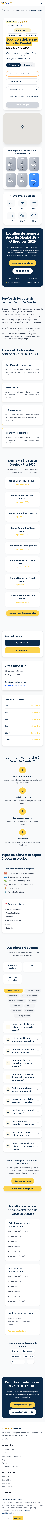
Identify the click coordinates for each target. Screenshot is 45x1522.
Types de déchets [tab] (33, 991)
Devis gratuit (23, 650)
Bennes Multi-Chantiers (11, 1456)
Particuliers (28, 1356)
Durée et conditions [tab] (29, 996)
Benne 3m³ (6, 1476)
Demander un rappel (22, 1188)
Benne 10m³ (6, 1480)
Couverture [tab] (16, 1011)
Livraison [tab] (32, 1001)
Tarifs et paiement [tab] (22, 1016)
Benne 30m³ (7, 1486)
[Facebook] (3, 1439)
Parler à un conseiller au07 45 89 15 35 (23, 97)
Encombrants (28, 1351)
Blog (3, 1459)
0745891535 (23, 643)
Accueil (6, 10)
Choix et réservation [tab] (17, 1001)
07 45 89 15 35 (22, 271)
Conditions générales (12, 978)
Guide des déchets (12, 966)
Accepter (17, 1518)
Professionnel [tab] (14, 65)
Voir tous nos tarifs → (17, 1331)
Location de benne (20, 10)
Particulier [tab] (28, 65)
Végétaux (15, 1356)
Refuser (6, 1518)
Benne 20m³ (7, 1483)
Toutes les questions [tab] (13, 991)
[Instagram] (6, 1439)
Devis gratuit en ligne (22, 263)
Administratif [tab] (16, 1006)
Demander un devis (10, 1466)
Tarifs (32, 965)
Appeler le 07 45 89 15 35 (22, 1412)
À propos (5, 1463)
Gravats (15, 1351)
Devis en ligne (22, 104)
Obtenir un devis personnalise (22, 613)
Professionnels (17, 1362)
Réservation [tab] (12, 996)
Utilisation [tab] (29, 1006)
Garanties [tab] (29, 1011)
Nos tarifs (5, 1453)
